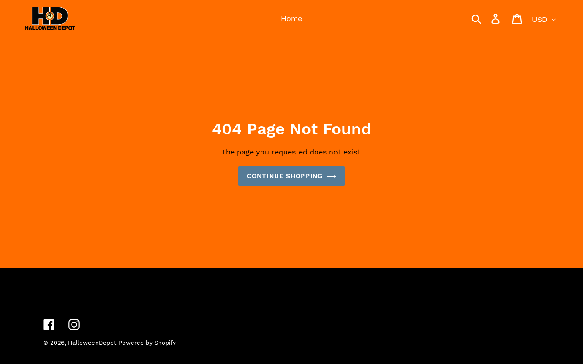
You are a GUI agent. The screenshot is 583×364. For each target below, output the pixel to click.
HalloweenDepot (92, 342)
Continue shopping (284, 175)
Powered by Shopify (147, 342)
